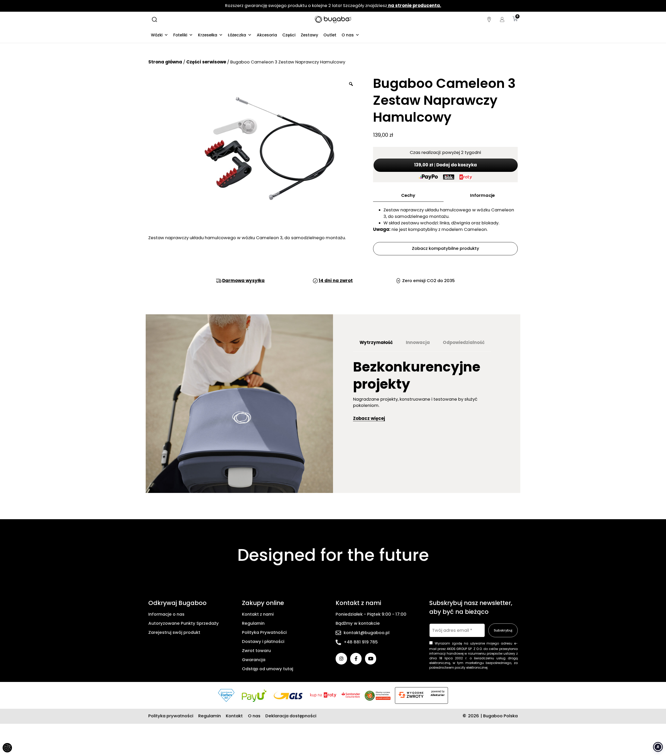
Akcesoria (267, 35)
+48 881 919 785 (361, 642)
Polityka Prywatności (264, 632)
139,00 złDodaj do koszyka (445, 165)
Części (289, 35)
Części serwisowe (206, 62)
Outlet (329, 35)
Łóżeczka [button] (237, 35)
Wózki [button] (157, 35)
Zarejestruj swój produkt (174, 632)
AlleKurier (438, 695)
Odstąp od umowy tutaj (267, 669)
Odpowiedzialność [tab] (464, 343)
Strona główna (165, 62)
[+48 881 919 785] (338, 642)
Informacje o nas (166, 614)
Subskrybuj (503, 630)
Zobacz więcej (369, 418)
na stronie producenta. (414, 6)
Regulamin (253, 623)
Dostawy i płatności (263, 642)
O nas (348, 35)
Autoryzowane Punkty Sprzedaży (183, 623)
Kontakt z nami (258, 614)
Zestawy (309, 35)
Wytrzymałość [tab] (376, 343)
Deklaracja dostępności (290, 716)
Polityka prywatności (170, 716)
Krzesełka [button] (207, 35)
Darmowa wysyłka (243, 281)
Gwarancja (253, 660)
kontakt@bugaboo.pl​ (366, 633)
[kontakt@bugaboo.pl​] (338, 633)
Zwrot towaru (256, 651)
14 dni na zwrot (336, 281)
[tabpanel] (426, 392)
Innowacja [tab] (418, 343)
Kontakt (234, 716)
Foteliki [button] (180, 35)
